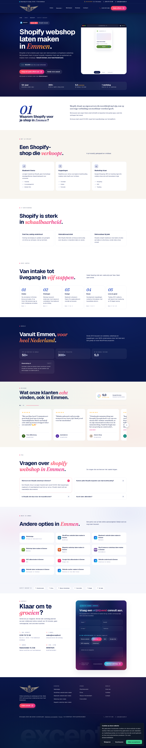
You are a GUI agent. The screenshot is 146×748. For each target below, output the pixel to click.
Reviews (77, 8)
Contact (85, 8)
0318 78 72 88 (106, 8)
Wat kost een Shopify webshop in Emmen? (36, 481)
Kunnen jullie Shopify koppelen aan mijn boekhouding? (95, 481)
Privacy (61, 717)
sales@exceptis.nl (122, 717)
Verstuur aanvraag (113, 664)
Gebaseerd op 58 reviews (119, 397)
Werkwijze (69, 8)
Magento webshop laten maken (62, 702)
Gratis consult (27, 705)
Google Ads (113, 639)
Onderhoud (96, 643)
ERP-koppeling (85, 643)
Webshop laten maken (60, 699)
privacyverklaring (97, 664)
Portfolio (107, 692)
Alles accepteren (134, 742)
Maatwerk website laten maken (62, 695)
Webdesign (57, 689)
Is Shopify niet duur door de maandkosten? (37, 497)
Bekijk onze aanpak (53, 72)
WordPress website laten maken (63, 692)
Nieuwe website (85, 639)
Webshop (32, 17)
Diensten (59, 8)
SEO (105, 639)
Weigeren (107, 742)
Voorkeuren (119, 742)
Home (51, 8)
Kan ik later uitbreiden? (84, 497)
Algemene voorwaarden (51, 717)
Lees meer (92, 430)
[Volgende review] (126, 425)
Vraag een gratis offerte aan (31, 72)
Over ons (108, 689)
